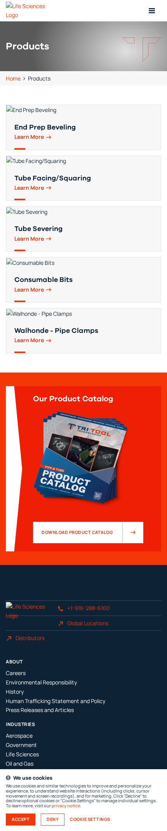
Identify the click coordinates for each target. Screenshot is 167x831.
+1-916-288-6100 (88, 608)
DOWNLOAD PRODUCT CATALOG (77, 532)
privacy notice (66, 805)
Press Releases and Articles (40, 710)
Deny (53, 819)
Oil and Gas (19, 763)
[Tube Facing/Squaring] (83, 178)
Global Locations (87, 623)
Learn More (29, 137)
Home (13, 78)
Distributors (30, 638)
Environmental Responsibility (41, 682)
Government (21, 745)
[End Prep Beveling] (83, 127)
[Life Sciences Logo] (31, 11)
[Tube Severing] (83, 228)
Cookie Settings (90, 819)
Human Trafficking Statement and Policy (55, 701)
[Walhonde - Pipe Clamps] (83, 330)
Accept (21, 819)
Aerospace (19, 735)
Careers (16, 673)
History (15, 691)
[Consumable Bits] (83, 279)
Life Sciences (22, 754)
